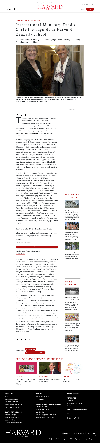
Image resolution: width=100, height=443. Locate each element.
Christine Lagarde (26, 131)
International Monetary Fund (27, 133)
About (39, 394)
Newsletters (73, 394)
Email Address (20, 239)
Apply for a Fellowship (12, 407)
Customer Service (13, 412)
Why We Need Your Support (45, 417)
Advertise (71, 398)
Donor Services (10, 420)
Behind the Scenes (42, 407)
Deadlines (70, 406)
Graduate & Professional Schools (35, 353)
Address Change (10, 414)
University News (22, 20)
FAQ (68, 413)
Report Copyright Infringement (86, 439)
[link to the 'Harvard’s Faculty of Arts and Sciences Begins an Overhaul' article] (72, 246)
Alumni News (43, 376)
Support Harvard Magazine (48, 404)
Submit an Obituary (11, 402)
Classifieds (70, 400)
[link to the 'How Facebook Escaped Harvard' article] (72, 317)
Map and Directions (42, 396)
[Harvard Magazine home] (50, 7)
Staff (6, 396)
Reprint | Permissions (12, 417)
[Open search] (14, 9)
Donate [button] (90, 9)
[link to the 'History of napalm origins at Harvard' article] (72, 292)
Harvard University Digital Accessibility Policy (64, 439)
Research (66, 376)
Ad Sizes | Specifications (75, 403)
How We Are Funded (43, 409)
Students (19, 376)
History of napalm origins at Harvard (72, 298)
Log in (82, 9)
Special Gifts (40, 412)
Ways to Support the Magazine (46, 414)
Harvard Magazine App (77, 409)
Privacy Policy (40, 399)
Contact (9, 394)
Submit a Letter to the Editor (14, 404)
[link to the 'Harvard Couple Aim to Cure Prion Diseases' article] (72, 339)
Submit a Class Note (11, 399)
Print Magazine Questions (13, 422)
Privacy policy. (20, 254)
